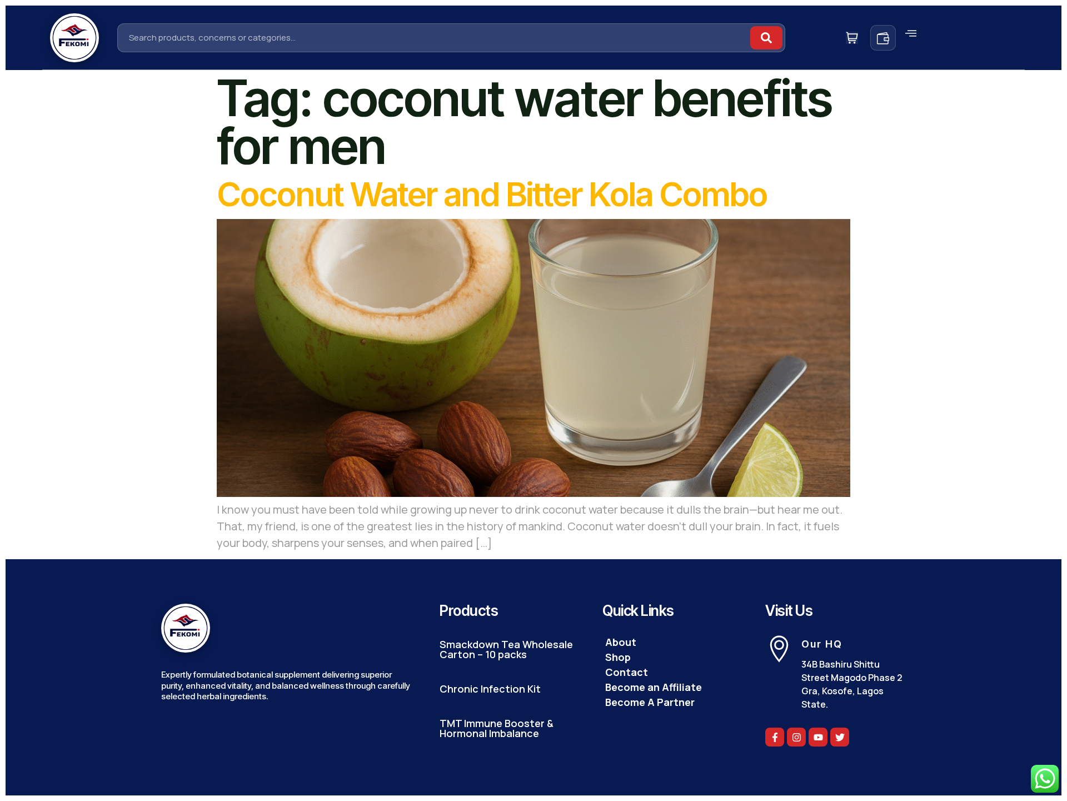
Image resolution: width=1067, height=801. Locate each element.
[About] (672, 642)
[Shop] (672, 657)
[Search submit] (766, 37)
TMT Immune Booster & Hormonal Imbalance (497, 728)
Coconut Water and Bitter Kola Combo (492, 194)
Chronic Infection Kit (490, 688)
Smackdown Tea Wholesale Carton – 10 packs (506, 649)
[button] (910, 33)
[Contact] (672, 672)
